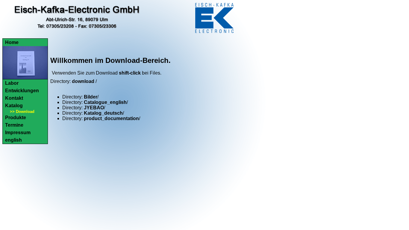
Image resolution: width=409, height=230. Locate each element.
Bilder (90, 96)
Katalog (14, 105)
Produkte (15, 117)
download (83, 81)
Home (12, 42)
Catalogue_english (105, 102)
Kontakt (14, 98)
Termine (14, 125)
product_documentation (111, 118)
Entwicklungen (22, 90)
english (13, 140)
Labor (12, 83)
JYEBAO (94, 107)
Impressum (18, 132)
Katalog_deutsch (103, 113)
